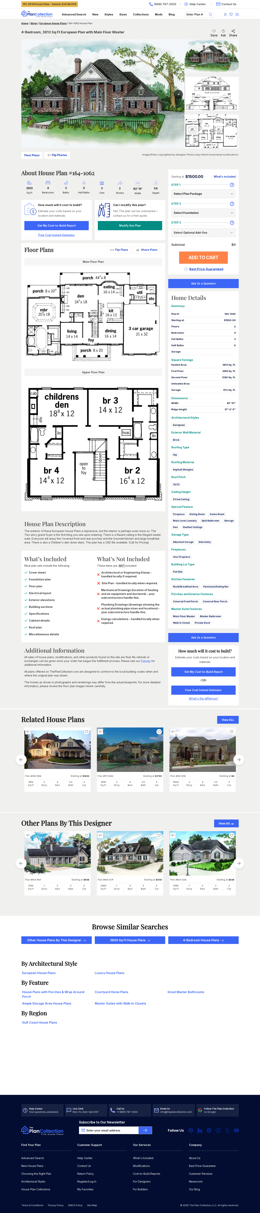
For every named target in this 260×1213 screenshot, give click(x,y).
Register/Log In (86, 1181)
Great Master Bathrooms (185, 992)
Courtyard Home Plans (111, 992)
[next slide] (238, 759)
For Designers (142, 1181)
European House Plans (53, 23)
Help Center (85, 1158)
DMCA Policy (75, 1205)
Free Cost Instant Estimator (203, 690)
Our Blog (194, 1189)
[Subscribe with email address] (145, 1130)
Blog (172, 14)
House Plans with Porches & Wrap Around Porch (53, 994)
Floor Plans (32, 155)
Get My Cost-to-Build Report (56, 225)
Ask (223, 35)
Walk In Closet (181, 622)
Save (214, 35)
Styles (108, 14)
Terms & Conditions (32, 1205)
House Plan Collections (35, 1189)
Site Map (92, 1205)
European (179, 425)
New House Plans (32, 1165)
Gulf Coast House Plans (39, 1022)
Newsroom (196, 1181)
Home (24, 23)
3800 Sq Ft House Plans (128, 940)
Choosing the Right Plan (36, 1173)
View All (224, 823)
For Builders (140, 1189)
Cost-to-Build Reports (146, 1173)
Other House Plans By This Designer (54, 940)
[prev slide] (21, 759)
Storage (229, 520)
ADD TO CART (204, 257)
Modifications (141, 1165)
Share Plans (149, 249)
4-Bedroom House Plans (201, 940)
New (95, 14)
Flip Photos (59, 155)
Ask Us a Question (203, 283)
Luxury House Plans (109, 973)
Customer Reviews (200, 1173)
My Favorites (85, 1189)
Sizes (123, 14)
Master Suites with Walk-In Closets (120, 1003)
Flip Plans (121, 249)
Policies (146, 661)
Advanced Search (74, 14)
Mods (159, 14)
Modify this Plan (130, 225)
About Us (194, 1158)
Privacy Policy (56, 1205)
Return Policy (85, 1173)
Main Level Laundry (185, 520)
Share (233, 35)
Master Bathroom (210, 616)
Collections (141, 14)
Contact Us (84, 1165)
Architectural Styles (33, 1181)
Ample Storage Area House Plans (46, 1003)
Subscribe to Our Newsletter (102, 1122)
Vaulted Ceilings (192, 527)
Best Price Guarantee (202, 1165)
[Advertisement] (130, 1065)
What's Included (143, 1158)
